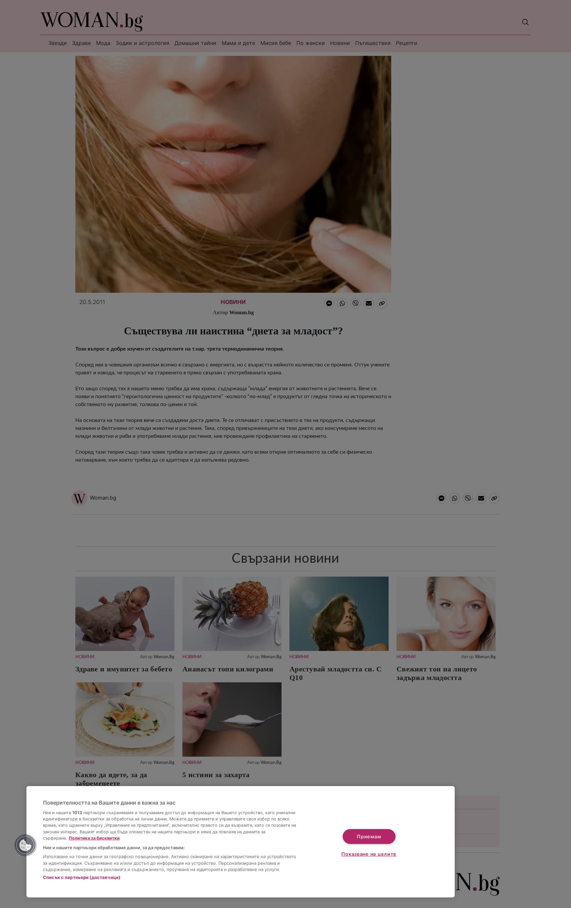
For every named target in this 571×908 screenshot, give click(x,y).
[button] (25, 845)
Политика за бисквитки (94, 838)
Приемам (369, 836)
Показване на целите (369, 854)
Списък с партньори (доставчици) (81, 877)
